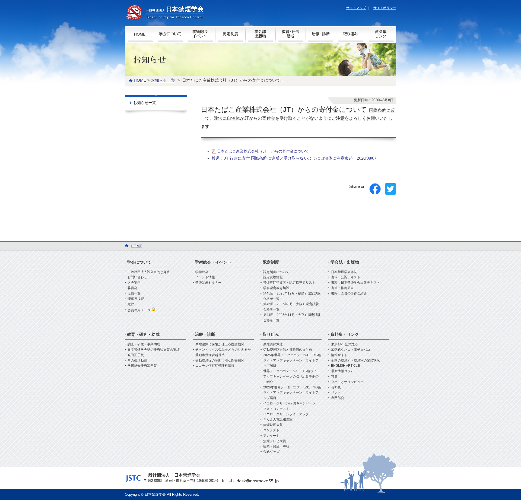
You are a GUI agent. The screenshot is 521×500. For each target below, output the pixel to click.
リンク (336, 392)
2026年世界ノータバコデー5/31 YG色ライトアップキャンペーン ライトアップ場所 (292, 392)
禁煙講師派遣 (273, 344)
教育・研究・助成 (143, 334)
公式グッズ (271, 452)
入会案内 (134, 282)
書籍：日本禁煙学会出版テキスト (355, 282)
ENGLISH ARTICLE (345, 366)
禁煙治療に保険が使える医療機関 (219, 344)
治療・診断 (205, 334)
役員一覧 (134, 293)
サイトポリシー (384, 8)
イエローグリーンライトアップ (286, 414)
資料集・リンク (345, 334)
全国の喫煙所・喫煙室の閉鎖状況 (355, 360)
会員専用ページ (139, 310)
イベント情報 (205, 277)
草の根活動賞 (137, 360)
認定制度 (271, 262)
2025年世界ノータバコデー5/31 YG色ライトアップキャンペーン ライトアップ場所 (292, 360)
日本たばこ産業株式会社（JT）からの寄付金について (263, 151)
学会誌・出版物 (345, 262)
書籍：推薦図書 (342, 288)
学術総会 (201, 272)
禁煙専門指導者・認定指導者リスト (289, 282)
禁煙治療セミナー (208, 282)
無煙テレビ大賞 (274, 441)
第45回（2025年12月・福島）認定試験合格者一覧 (292, 296)
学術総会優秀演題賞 (142, 366)
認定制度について (276, 272)
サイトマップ (356, 8)
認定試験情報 (273, 277)
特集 (334, 376)
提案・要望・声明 (276, 446)
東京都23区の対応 (344, 344)
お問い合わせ (137, 277)
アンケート (271, 436)
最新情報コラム (342, 371)
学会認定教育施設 (276, 288)
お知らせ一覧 (144, 102)
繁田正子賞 (136, 355)
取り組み (271, 334)
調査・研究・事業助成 (144, 344)
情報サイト (339, 355)
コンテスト (271, 430)
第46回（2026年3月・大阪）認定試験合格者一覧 (291, 306)
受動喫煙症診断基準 (210, 355)
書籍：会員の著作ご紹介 (349, 293)
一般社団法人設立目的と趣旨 (149, 272)
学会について (139, 262)
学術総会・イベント (213, 262)
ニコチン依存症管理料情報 (214, 366)
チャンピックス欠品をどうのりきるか (223, 350)
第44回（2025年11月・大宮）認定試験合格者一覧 (292, 317)
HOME (140, 80)
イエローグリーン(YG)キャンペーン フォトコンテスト (291, 406)
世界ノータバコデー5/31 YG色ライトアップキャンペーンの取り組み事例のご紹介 (291, 376)
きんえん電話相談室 (278, 419)
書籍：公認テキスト (345, 277)
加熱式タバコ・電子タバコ (350, 350)
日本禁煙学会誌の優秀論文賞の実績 (154, 350)
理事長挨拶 (136, 299)
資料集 (336, 387)
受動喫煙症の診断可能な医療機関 (219, 360)
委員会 (132, 288)
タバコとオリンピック (347, 382)
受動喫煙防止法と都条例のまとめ (287, 350)
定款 (131, 304)
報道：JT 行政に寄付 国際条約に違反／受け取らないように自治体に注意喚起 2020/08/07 (294, 158)
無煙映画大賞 (273, 425)
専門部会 (337, 398)
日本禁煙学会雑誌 (344, 272)
